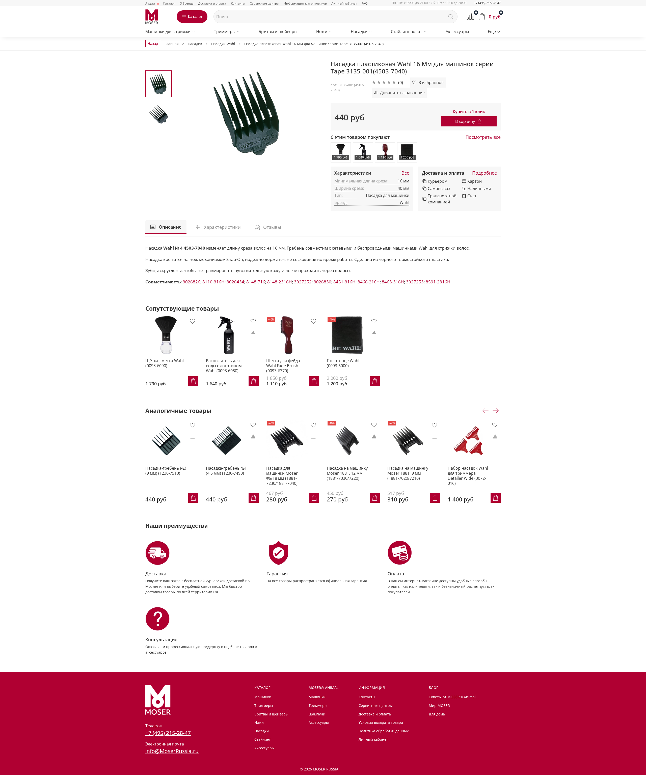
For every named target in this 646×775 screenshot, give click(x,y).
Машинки (262, 696)
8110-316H (213, 282)
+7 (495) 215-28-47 (487, 3)
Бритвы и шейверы (278, 31)
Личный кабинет (344, 3)
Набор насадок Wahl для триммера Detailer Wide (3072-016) (468, 475)
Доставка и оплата (212, 3)
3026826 (191, 282)
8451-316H (344, 282)
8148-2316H (279, 282)
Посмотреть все (483, 137)
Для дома (437, 714)
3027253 (415, 282)
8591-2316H (438, 282)
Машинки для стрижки (168, 31)
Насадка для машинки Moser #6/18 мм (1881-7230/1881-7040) (282, 475)
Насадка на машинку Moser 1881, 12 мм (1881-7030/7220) (347, 473)
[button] (387, 82)
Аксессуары (457, 31)
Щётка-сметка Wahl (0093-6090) (164, 363)
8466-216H (369, 282)
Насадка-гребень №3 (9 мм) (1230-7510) (165, 470)
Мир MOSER (439, 705)
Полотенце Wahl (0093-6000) (343, 363)
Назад (152, 43)
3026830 (322, 282)
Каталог (169, 3)
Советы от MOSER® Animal (452, 696)
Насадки (359, 31)
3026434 (235, 282)
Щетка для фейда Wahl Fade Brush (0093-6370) (283, 365)
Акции (150, 3)
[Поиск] (451, 16)
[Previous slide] (185, 113)
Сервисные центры (264, 3)
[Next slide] (313, 113)
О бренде (187, 3)
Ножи (322, 31)
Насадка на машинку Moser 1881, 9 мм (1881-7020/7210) (407, 473)
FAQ (364, 3)
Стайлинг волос (406, 31)
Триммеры (224, 31)
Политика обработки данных (384, 731)
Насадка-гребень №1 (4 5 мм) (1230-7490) (226, 470)
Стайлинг (262, 739)
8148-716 (255, 282)
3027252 (303, 282)
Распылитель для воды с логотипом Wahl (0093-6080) (224, 365)
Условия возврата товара (381, 722)
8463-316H (393, 282)
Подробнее (484, 173)
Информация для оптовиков (305, 3)
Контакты (238, 3)
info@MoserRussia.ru (172, 751)
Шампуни (317, 714)
